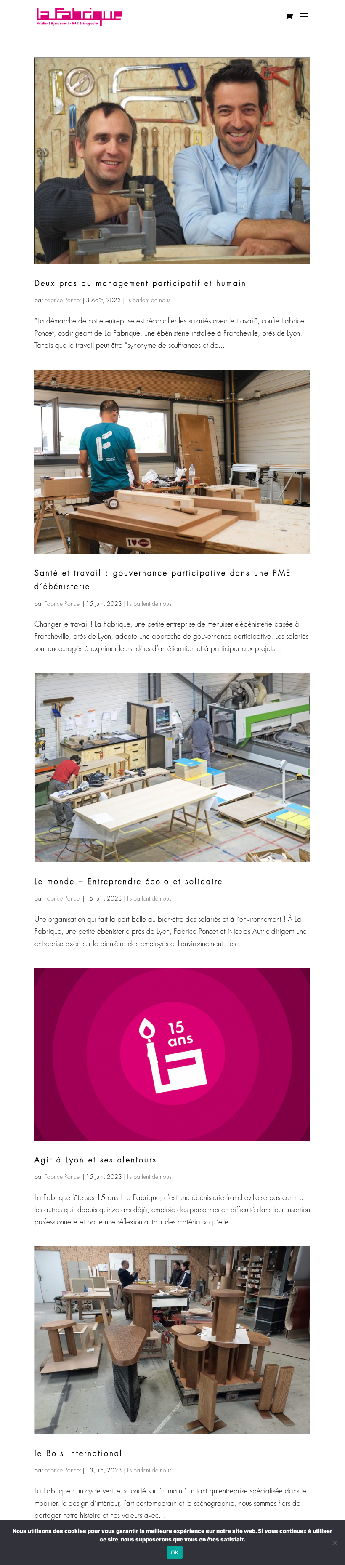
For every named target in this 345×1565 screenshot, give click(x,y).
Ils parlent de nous (148, 300)
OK (175, 1552)
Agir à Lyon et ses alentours (95, 1160)
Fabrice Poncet (63, 300)
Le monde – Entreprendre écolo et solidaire (128, 881)
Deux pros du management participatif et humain (140, 283)
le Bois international (78, 1453)
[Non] (334, 1542)
